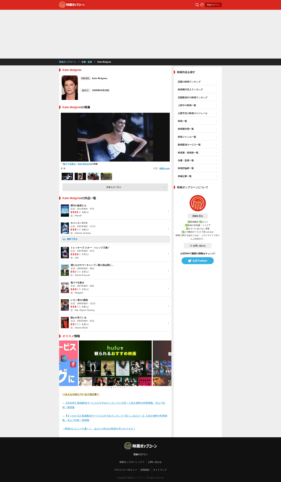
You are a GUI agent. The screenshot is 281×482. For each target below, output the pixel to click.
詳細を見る (198, 216)
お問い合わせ (199, 245)
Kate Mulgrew (84, 164)
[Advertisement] (140, 34)
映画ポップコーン (67, 62)
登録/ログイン (213, 5)
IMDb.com (165, 168)
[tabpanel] (115, 363)
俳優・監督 (86, 62)
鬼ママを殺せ (69, 164)
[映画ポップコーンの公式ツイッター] (198, 261)
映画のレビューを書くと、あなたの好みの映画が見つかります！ (100, 428)
